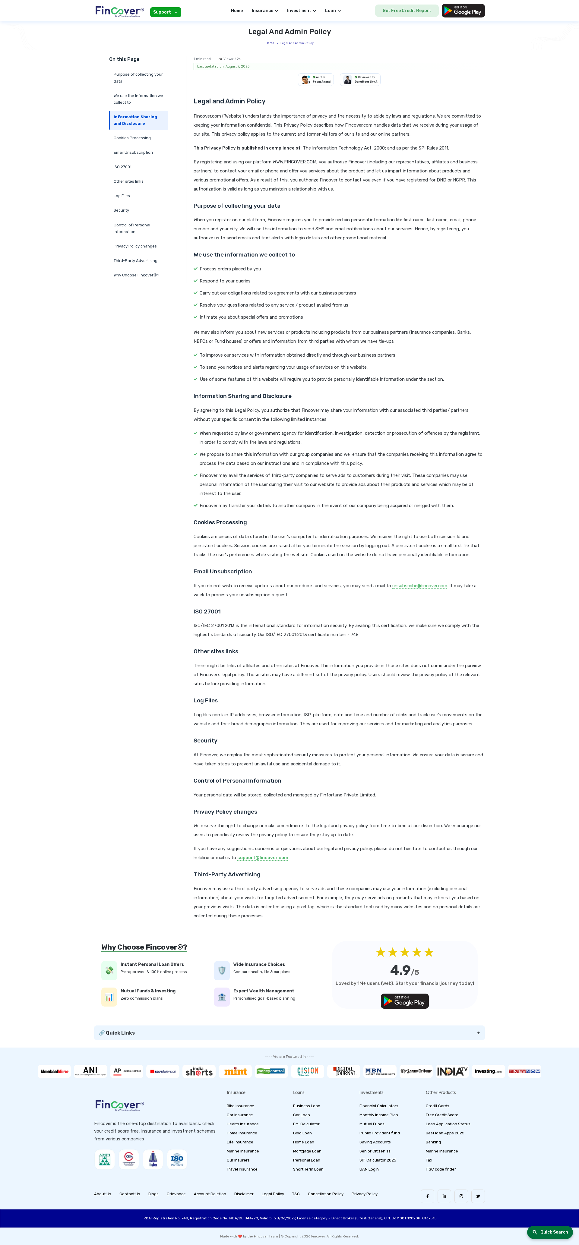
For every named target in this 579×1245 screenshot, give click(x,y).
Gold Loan (302, 1133)
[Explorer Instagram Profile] (461, 1196)
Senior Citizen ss (375, 1151)
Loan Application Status (448, 1124)
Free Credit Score (442, 1115)
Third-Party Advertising (135, 260)
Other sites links (129, 181)
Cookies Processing (132, 138)
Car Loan (301, 1115)
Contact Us (129, 1194)
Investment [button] (299, 10)
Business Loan (306, 1106)
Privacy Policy (365, 1194)
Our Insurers (238, 1160)
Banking (433, 1142)
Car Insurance (240, 1115)
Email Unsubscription (133, 152)
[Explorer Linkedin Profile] (444, 1196)
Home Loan (303, 1142)
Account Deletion (210, 1194)
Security (121, 210)
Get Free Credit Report (407, 10)
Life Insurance (240, 1142)
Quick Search (554, 1232)
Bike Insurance (240, 1106)
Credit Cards (437, 1106)
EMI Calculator (306, 1124)
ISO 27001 (122, 167)
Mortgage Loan (307, 1151)
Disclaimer (244, 1194)
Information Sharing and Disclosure (135, 120)
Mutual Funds (371, 1124)
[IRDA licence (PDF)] (152, 1159)
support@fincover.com (262, 857)
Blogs (153, 1194)
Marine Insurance (243, 1151)
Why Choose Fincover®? (136, 275)
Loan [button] (330, 10)
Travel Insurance (242, 1169)
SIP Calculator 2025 (377, 1160)
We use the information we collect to (138, 99)
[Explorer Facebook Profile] (427, 1196)
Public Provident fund (379, 1133)
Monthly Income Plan (378, 1115)
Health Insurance (243, 1124)
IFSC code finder (441, 1169)
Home (237, 10)
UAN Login (369, 1169)
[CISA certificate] (128, 1159)
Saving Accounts (375, 1142)
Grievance (176, 1194)
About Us (102, 1194)
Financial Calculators (378, 1106)
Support (162, 12)
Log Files (122, 196)
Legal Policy (273, 1194)
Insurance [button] (262, 10)
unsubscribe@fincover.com (419, 585)
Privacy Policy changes (135, 246)
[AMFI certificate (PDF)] (104, 1159)
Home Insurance (242, 1133)
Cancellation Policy (325, 1194)
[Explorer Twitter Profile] (478, 1196)
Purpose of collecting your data (138, 77)
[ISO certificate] (177, 1159)
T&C (296, 1194)
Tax (429, 1160)
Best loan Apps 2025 (445, 1133)
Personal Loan (306, 1160)
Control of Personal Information (132, 228)
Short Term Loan (308, 1169)
